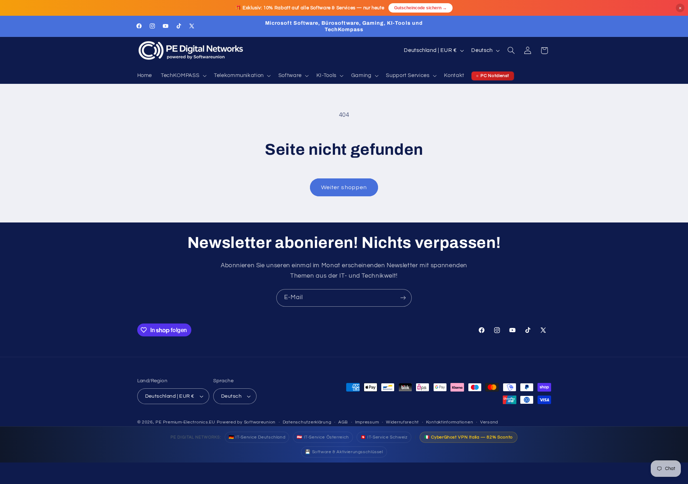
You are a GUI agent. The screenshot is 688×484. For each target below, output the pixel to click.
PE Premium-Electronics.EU (185, 422)
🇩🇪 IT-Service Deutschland (257, 437)
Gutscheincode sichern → (420, 7)
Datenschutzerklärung (307, 422)
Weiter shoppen (344, 187)
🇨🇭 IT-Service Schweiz (384, 437)
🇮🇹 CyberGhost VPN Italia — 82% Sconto (468, 437)
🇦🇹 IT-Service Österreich (323, 437)
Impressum (367, 422)
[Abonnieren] (403, 298)
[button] (183, 76)
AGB (343, 422)
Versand (489, 422)
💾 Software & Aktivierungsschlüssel (344, 452)
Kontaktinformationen (449, 422)
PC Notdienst (495, 75)
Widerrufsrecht (402, 422)
